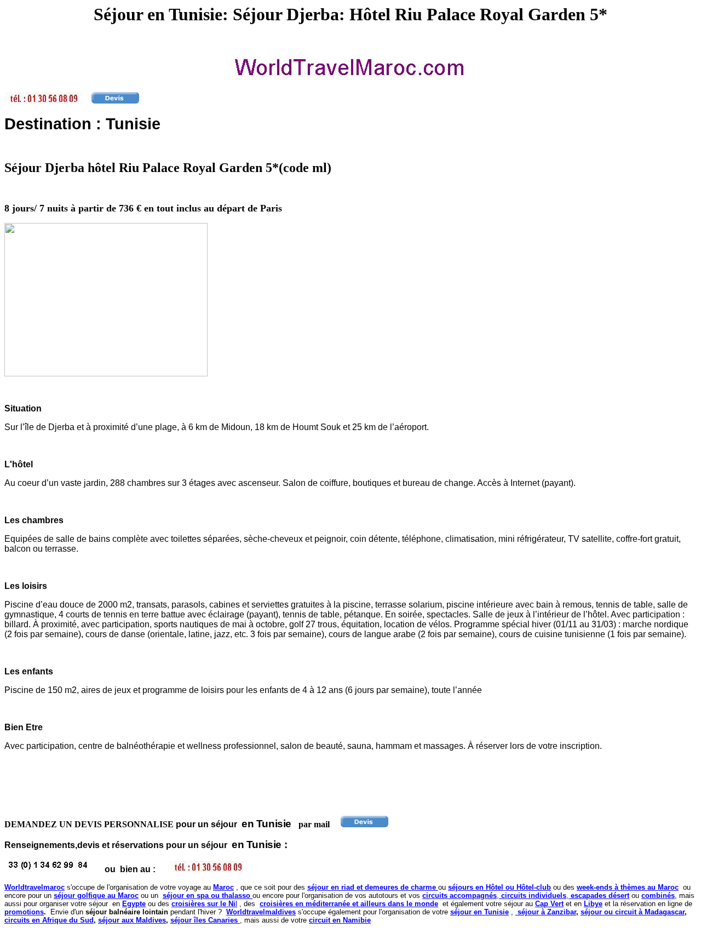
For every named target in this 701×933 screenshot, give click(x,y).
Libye (593, 904)
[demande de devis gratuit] (115, 100)
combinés (658, 895)
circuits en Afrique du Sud (49, 920)
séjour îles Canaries (205, 920)
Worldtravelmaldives (261, 912)
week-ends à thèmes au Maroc (628, 887)
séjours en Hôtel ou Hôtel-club (499, 887)
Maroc (223, 887)
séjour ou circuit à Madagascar (633, 912)
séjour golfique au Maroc (96, 895)
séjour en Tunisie (479, 912)
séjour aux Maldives (132, 920)
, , (525, 895)
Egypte (134, 904)
